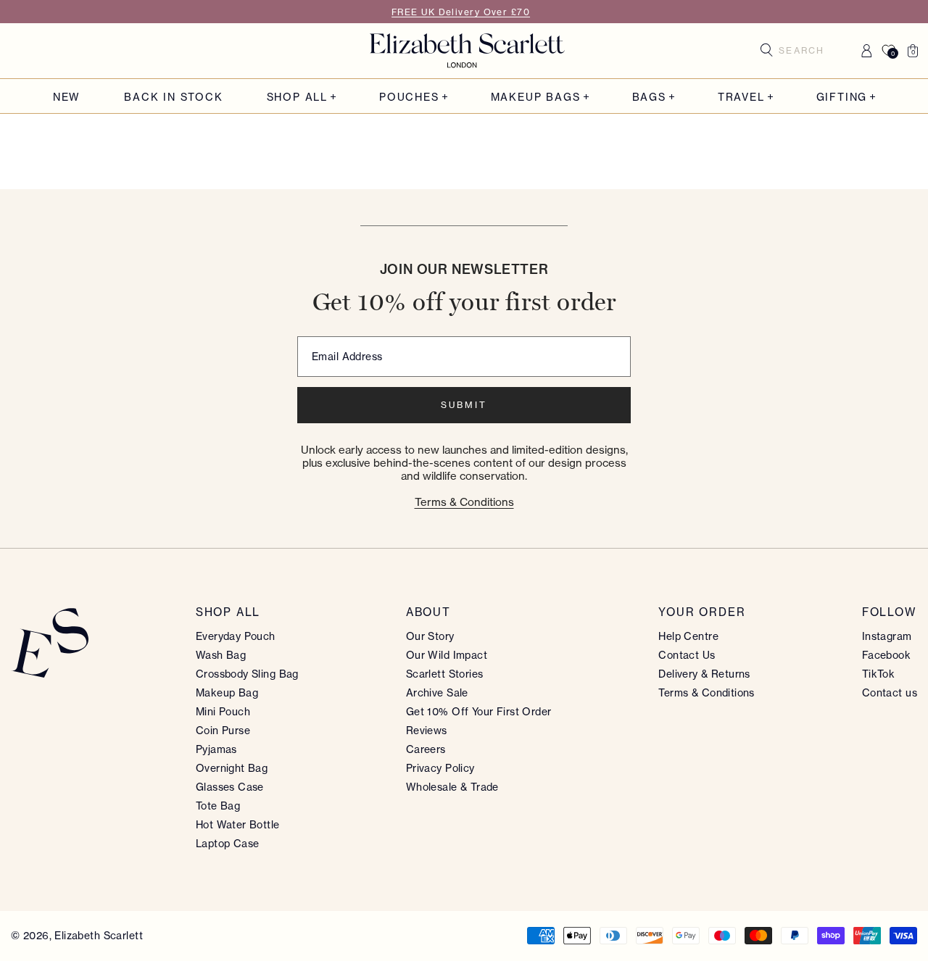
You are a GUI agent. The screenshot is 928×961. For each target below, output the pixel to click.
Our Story (430, 636)
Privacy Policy (440, 768)
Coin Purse (223, 730)
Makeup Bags (536, 96)
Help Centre (688, 636)
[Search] (767, 50)
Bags (649, 96)
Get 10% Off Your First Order (479, 711)
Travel (741, 96)
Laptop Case (228, 843)
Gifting (842, 96)
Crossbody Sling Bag (247, 673)
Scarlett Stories (445, 673)
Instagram (887, 636)
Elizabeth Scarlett (98, 935)
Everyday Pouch (236, 636)
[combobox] (807, 50)
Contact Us (686, 655)
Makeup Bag (227, 692)
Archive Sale (437, 692)
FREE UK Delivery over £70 (461, 12)
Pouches (409, 96)
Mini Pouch (223, 711)
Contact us (889, 692)
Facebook (886, 655)
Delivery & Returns (704, 673)
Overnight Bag (232, 768)
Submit (464, 404)
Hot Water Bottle (238, 824)
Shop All (297, 96)
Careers (426, 749)
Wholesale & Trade (452, 787)
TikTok (878, 673)
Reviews (426, 730)
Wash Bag (221, 655)
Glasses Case (230, 787)
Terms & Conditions (464, 502)
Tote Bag (218, 805)
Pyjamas (216, 749)
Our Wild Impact (446, 655)
